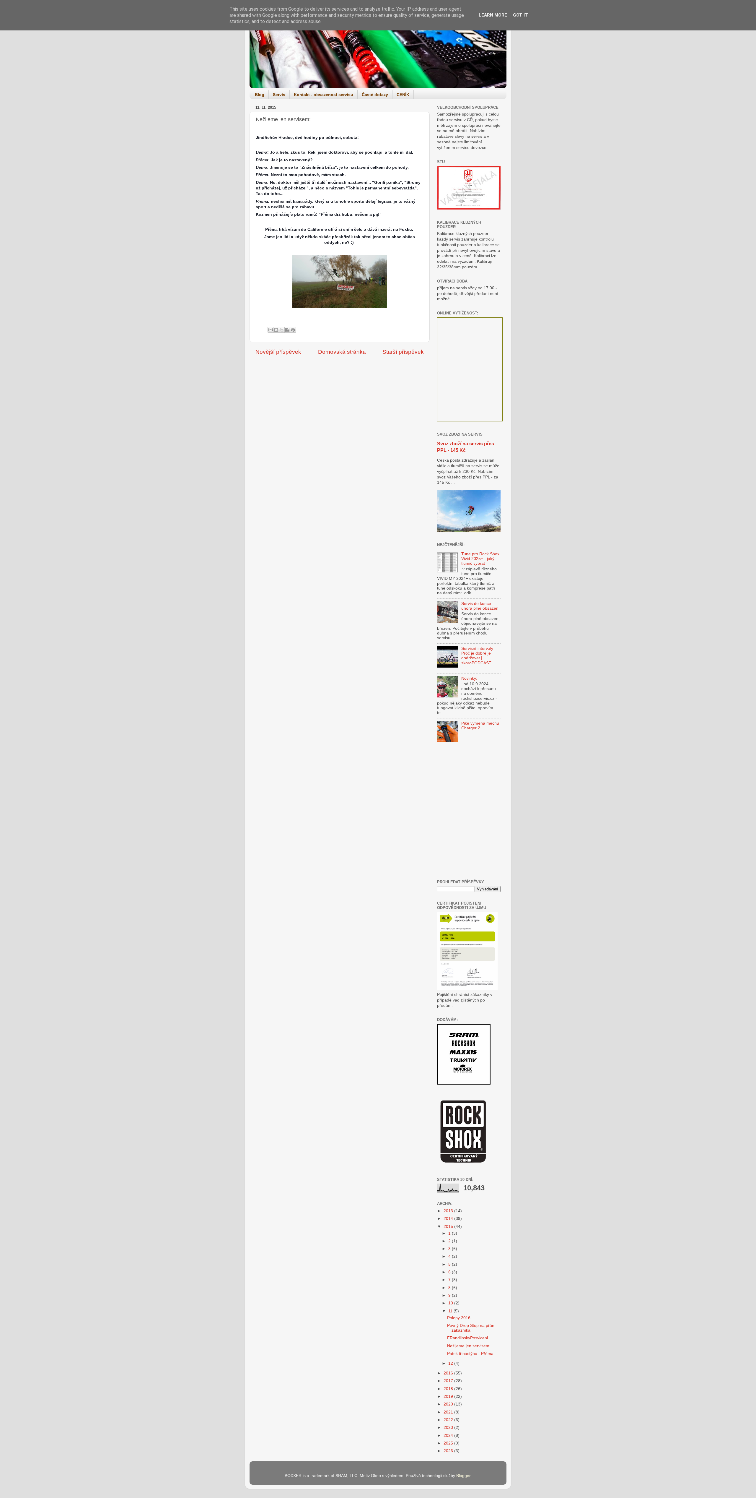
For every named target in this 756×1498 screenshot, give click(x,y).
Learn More (493, 15)
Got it (520, 15)
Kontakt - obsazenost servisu (323, 94)
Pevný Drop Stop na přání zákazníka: (471, 1328)
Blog (259, 94)
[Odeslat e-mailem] (270, 330)
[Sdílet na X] (282, 330)
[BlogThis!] (276, 330)
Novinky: (469, 678)
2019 (449, 1396)
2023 (449, 1427)
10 (451, 1303)
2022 (449, 1420)
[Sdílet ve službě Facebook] (287, 330)
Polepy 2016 (458, 1318)
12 (451, 1363)
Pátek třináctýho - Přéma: (471, 1353)
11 (451, 1311)
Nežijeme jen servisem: (469, 1346)
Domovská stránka (342, 352)
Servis (279, 94)
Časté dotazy (375, 94)
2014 (449, 1218)
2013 (449, 1211)
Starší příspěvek (403, 352)
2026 (449, 1451)
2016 (449, 1373)
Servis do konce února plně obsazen (479, 606)
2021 (449, 1412)
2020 (449, 1404)
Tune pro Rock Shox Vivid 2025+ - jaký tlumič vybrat (480, 559)
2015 (449, 1226)
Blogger (463, 1475)
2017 (449, 1381)
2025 (449, 1443)
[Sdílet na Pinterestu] (293, 330)
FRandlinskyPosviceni (467, 1338)
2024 (449, 1435)
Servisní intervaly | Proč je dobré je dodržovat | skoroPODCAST (478, 655)
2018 (449, 1389)
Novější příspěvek (278, 352)
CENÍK (403, 94)
